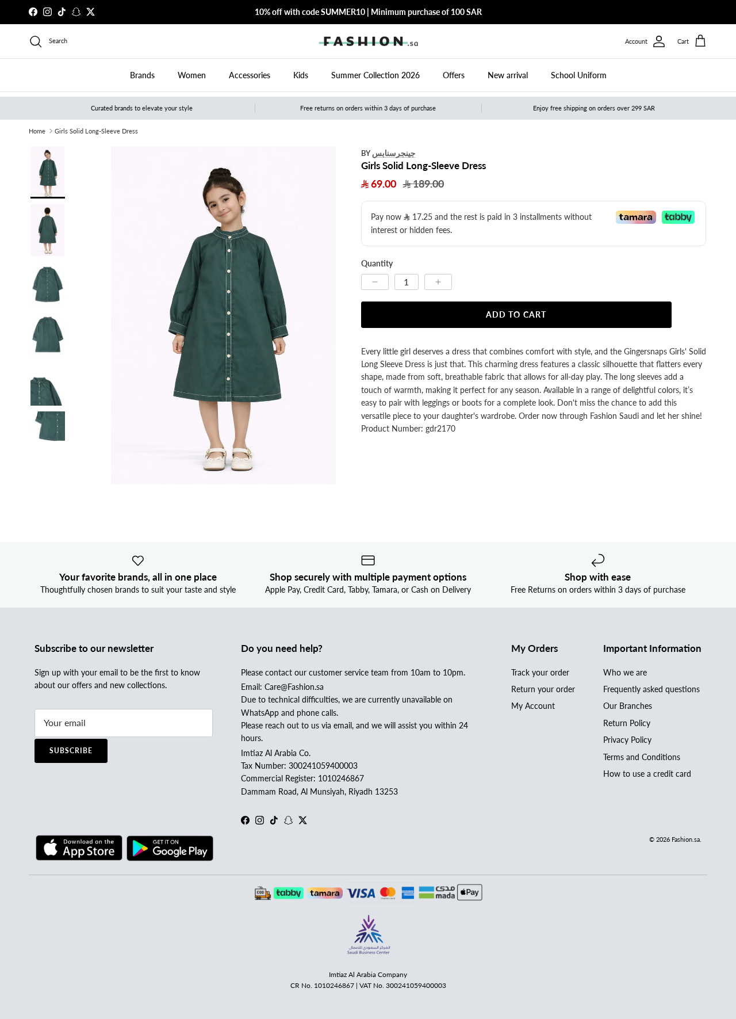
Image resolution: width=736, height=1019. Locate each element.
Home (37, 131)
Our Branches (627, 706)
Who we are (625, 672)
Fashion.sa (686, 839)
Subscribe (71, 750)
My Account (533, 706)
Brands (142, 75)
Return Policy (626, 723)
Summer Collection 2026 (375, 75)
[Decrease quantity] (375, 281)
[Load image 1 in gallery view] (223, 315)
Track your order (540, 672)
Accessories (249, 75)
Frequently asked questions (651, 689)
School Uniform (579, 75)
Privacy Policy (627, 740)
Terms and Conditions (641, 757)
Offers (454, 75)
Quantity (377, 263)
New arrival (508, 75)
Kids (300, 75)
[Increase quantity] (438, 281)
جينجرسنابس (394, 153)
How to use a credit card (647, 773)
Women (192, 75)
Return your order (543, 689)
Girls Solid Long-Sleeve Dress (96, 131)
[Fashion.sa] (368, 41)
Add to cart (516, 314)
